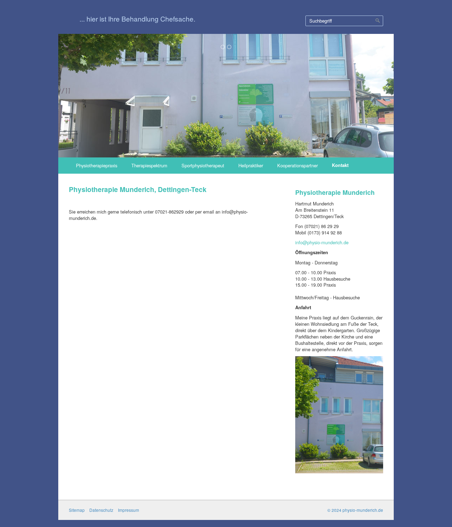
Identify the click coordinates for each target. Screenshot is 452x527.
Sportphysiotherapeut (203, 165)
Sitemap (77, 510)
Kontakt (340, 165)
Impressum (128, 510)
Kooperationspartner (297, 165)
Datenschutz (101, 510)
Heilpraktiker (250, 165)
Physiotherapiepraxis (96, 165)
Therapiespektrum (149, 165)
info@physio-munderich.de (322, 242)
